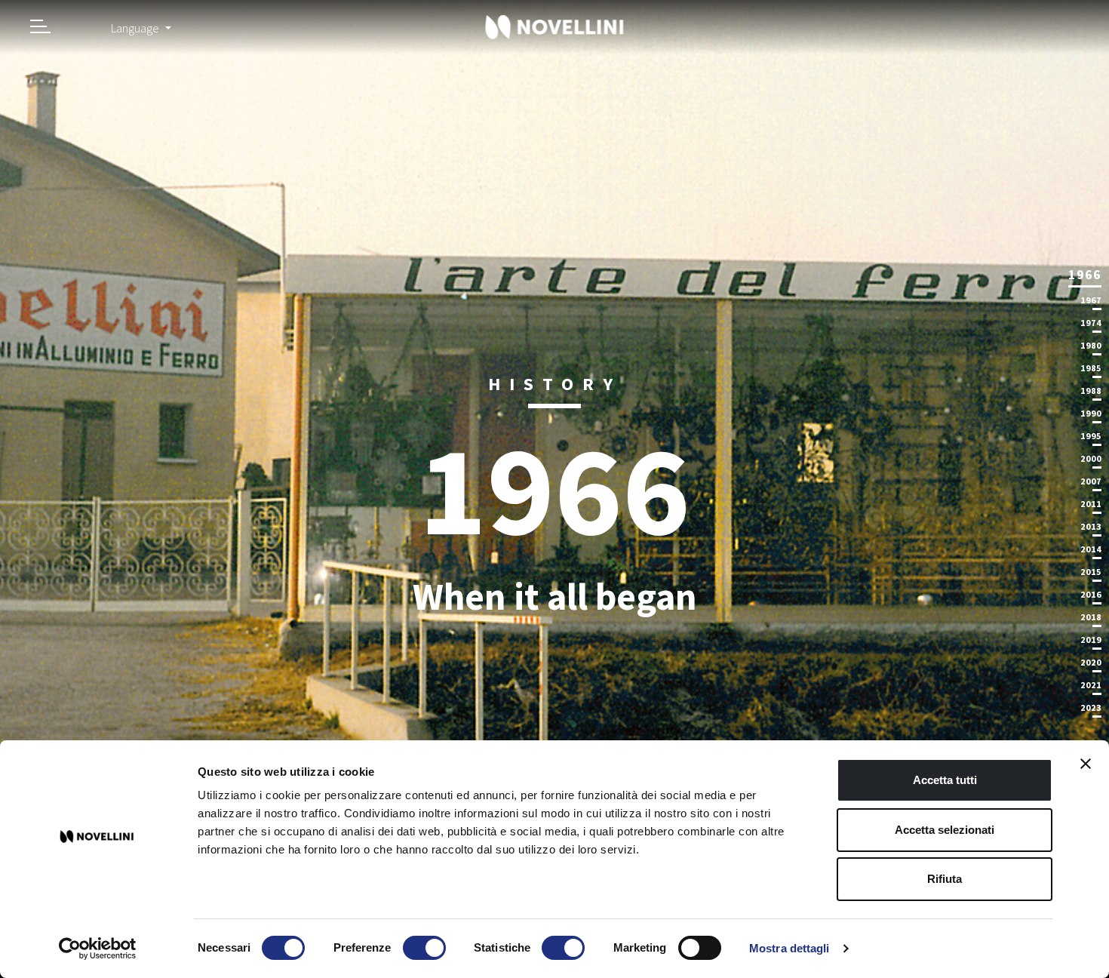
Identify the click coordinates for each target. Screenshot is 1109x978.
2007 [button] (1090, 481)
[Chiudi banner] (1085, 763)
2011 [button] (1090, 503)
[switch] (424, 948)
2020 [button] (1090, 662)
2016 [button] (1090, 594)
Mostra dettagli (789, 948)
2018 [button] (1090, 617)
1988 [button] (1090, 390)
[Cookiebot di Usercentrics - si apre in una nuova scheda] (98, 948)
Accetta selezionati (944, 829)
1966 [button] (1084, 274)
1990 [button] (1090, 413)
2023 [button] (1090, 707)
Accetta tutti (945, 779)
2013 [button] (1090, 526)
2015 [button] (1090, 571)
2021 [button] (1090, 684)
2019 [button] (1090, 639)
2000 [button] (1090, 458)
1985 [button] (1090, 368)
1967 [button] (1090, 300)
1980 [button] (1090, 345)
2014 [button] (1090, 549)
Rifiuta (944, 878)
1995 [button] (1090, 435)
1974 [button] (1090, 322)
